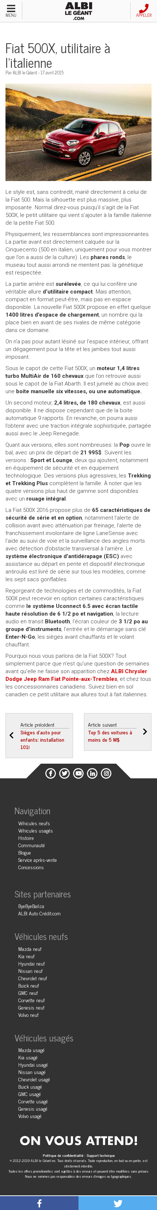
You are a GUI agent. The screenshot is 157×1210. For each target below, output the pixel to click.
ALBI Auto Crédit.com (39, 913)
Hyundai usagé (33, 1064)
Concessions (31, 867)
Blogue (24, 852)
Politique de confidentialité (63, 1155)
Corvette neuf (31, 1000)
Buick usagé (30, 1086)
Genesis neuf (31, 1007)
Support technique (101, 1155)
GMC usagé (29, 1093)
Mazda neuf (30, 948)
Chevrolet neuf (32, 978)
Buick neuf (28, 985)
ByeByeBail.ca (31, 905)
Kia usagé (28, 1057)
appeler (144, 15)
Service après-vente (37, 859)
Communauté (31, 845)
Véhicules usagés (35, 830)
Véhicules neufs (34, 823)
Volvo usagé (30, 1115)
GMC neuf (28, 992)
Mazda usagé (31, 1049)
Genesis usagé (32, 1108)
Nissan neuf (30, 970)
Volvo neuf (28, 1014)
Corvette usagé (33, 1101)
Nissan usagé (32, 1071)
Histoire (26, 837)
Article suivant (110, 732)
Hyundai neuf (31, 963)
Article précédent (42, 735)
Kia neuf (26, 956)
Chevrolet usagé (34, 1079)
